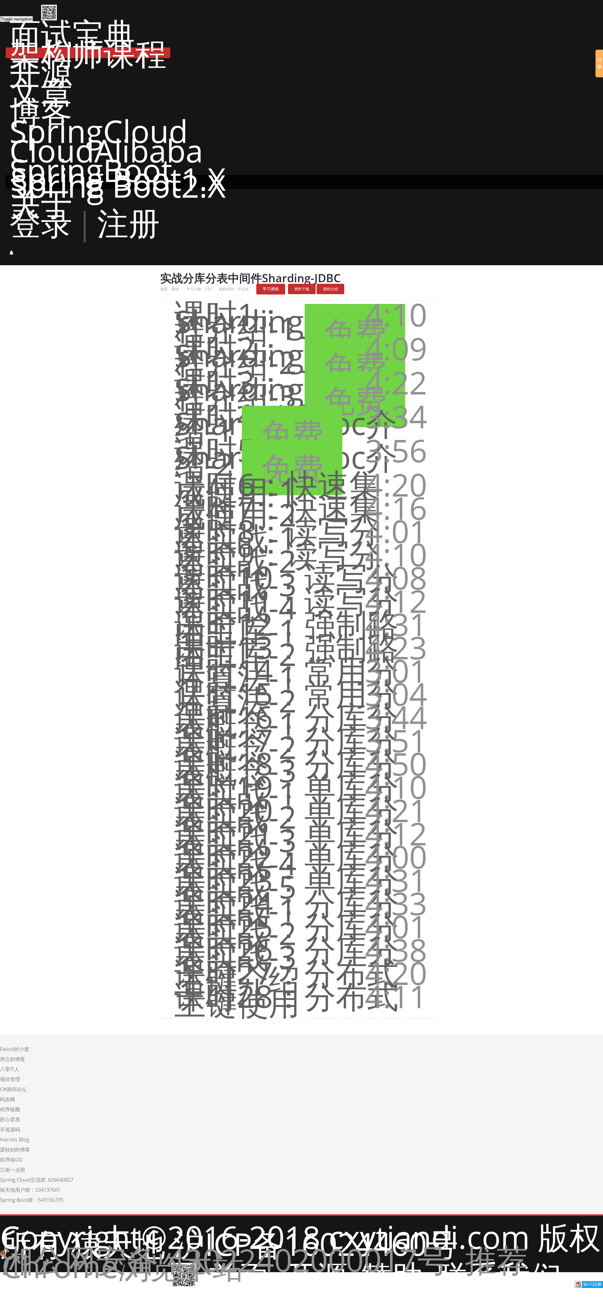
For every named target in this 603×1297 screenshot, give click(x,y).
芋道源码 (10, 1129)
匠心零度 (10, 1119)
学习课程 (271, 289)
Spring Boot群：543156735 (31, 1199)
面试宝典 (72, 33)
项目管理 (10, 1079)
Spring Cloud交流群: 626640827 (36, 1179)
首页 (240, 1275)
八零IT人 (9, 1069)
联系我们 (499, 1275)
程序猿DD (11, 1159)
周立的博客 (12, 1059)
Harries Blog (14, 1139)
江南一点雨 (12, 1169)
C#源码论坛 (13, 1089)
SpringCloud (98, 130)
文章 (40, 91)
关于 (40, 203)
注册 (128, 222)
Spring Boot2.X (118, 185)
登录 (40, 222)
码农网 (7, 1099)
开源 (40, 72)
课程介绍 (330, 289)
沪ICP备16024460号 (315, 1243)
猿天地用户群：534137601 (30, 1189)
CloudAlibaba (106, 150)
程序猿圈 (10, 1109)
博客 (40, 111)
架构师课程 (87, 52)
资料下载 (301, 289)
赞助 (392, 1275)
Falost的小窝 (14, 1049)
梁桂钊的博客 (15, 1149)
